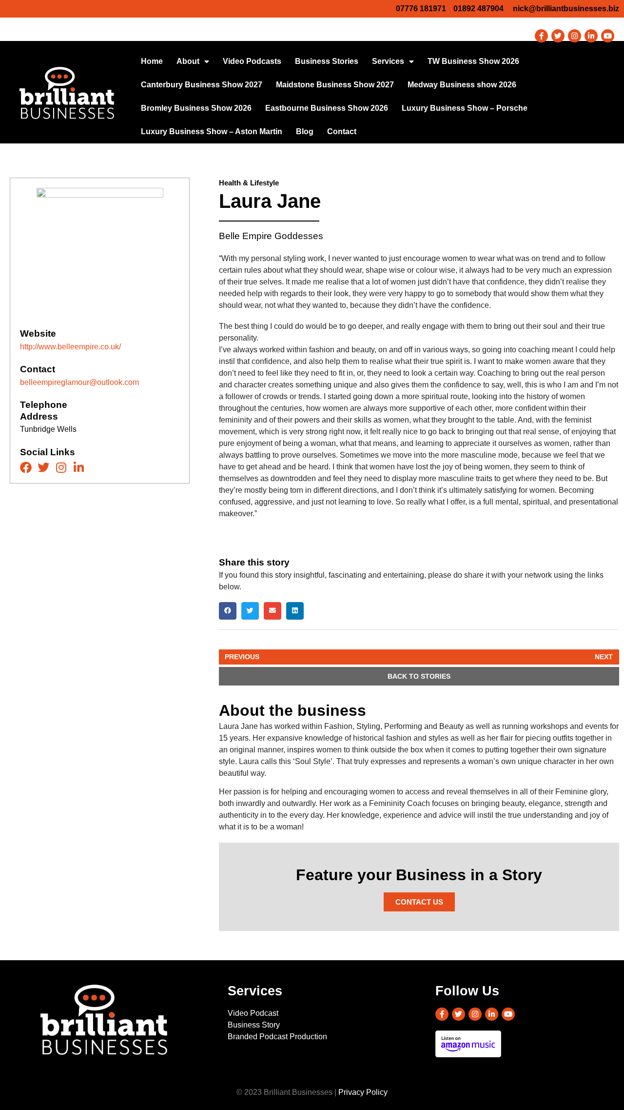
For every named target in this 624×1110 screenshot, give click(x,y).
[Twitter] (558, 35)
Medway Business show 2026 (462, 85)
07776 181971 (421, 8)
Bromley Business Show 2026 (196, 108)
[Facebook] (26, 467)
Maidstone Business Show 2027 (335, 85)
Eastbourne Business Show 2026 (326, 108)
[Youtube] (607, 35)
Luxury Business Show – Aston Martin (211, 131)
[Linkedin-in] (591, 35)
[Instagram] (574, 35)
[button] (227, 611)
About (187, 61)
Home (152, 61)
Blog (304, 131)
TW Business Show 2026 (473, 61)
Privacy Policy (363, 1092)
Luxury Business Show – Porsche (464, 108)
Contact (341, 131)
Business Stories (326, 61)
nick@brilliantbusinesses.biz (566, 8)
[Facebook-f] (541, 35)
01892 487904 (478, 8)
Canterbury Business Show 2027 (201, 85)
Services (388, 61)
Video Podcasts (252, 61)
